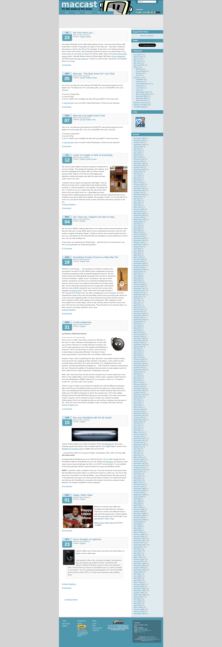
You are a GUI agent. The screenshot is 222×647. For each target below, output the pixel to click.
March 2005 (138, 607)
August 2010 (138, 472)
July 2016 (137, 324)
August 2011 (138, 447)
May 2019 (137, 253)
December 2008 (139, 513)
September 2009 (140, 495)
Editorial (139, 69)
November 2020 (139, 215)
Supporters (88, 13)
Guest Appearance (143, 84)
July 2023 (137, 149)
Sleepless (109, 462)
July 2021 (137, 199)
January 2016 (139, 336)
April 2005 (137, 605)
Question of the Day (141, 103)
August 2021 (138, 197)
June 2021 (137, 201)
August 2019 (138, 247)
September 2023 (140, 144)
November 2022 (139, 165)
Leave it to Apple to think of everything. (93, 155)
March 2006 (138, 582)
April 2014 (137, 380)
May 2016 (137, 328)
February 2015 (139, 359)
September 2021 (140, 194)
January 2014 (139, 386)
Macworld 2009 (141, 98)
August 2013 (138, 397)
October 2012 (139, 418)
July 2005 (137, 599)
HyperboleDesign (150, 636)
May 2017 (137, 303)
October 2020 (139, 217)
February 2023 (139, 159)
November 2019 (139, 240)
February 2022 (139, 184)
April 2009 (137, 505)
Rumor (138, 75)
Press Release (141, 71)
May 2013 (137, 403)
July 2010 (137, 474)
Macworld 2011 (139, 65)
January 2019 (139, 261)
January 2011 (139, 461)
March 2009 (138, 507)
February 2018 (139, 284)
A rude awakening (82, 322)
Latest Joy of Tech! (140, 127)
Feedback (139, 79)
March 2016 (138, 332)
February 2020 (139, 234)
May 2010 (137, 478)
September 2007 (140, 545)
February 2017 (139, 309)
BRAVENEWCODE (152, 638)
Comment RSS (97, 628)
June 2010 (137, 476)
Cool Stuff (137, 55)
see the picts (76, 290)
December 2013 (139, 388)
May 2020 (137, 228)
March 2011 (138, 457)
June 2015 (137, 351)
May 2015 (137, 353)
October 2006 (139, 568)
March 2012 (138, 432)
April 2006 (137, 580)
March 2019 (138, 257)
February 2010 (139, 484)
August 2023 (138, 147)
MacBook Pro (109, 444)
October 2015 (139, 342)
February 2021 (139, 209)
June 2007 (137, 551)
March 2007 (138, 557)
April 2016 (137, 330)
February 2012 (139, 434)
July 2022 (137, 174)
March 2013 (138, 407)
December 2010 (139, 463)
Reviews (139, 73)
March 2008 (138, 532)
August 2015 (138, 347)
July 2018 (137, 274)
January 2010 (139, 486)
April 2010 (137, 480)
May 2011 (137, 453)
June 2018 (137, 276)
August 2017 (138, 297)
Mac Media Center (143, 92)
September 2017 (140, 295)
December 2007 (139, 538)
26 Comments (67, 486)
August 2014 (138, 372)
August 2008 (138, 522)
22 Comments (67, 313)
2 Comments (66, 65)
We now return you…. (84, 32)
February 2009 (139, 509)
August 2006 (138, 572)
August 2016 (138, 322)
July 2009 (137, 499)
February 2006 (139, 584)
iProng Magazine (118, 56)
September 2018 (140, 270)
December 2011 (139, 438)
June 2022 (137, 176)
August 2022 (138, 172)
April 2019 (137, 255)
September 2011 (140, 445)
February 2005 (139, 609)
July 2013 (137, 399)
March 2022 (138, 182)
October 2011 (139, 443)
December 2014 (139, 363)
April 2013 (137, 405)
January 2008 (139, 536)
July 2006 (137, 574)
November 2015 (139, 340)
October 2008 (139, 518)
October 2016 (139, 317)
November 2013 (139, 390)
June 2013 (137, 401)
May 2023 (137, 153)
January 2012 (139, 436)
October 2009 (139, 493)
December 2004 (139, 613)
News (136, 67)
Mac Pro (137, 59)
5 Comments (66, 146)
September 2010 (140, 470)
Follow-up (139, 81)
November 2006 (139, 566)
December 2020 (139, 213)
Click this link (68, 103)
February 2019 (139, 259)
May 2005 (137, 603)
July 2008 (137, 524)
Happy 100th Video (82, 495)
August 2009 (138, 497)
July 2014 (137, 374)
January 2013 (139, 411)
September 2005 (140, 595)
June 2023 (137, 151)
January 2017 (139, 311)
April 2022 (137, 180)
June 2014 (137, 376)
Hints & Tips (138, 57)
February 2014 (139, 384)
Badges (64, 626)
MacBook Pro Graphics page (72, 449)
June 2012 (137, 426)
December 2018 (139, 263)
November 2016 (139, 315)
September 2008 (140, 520)
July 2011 (137, 449)
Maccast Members (143, 94)
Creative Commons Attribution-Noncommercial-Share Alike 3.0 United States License (118, 628)
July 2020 (137, 224)
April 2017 (137, 305)
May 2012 (137, 428)
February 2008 (139, 534)
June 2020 (137, 226)
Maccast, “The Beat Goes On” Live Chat (93, 73)
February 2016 (139, 334)
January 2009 (139, 511)
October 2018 (139, 267)
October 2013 (139, 393)
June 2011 (137, 451)
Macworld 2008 (141, 96)
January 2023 (139, 161)
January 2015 (139, 361)
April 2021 (137, 205)
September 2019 (140, 245)
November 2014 (139, 365)
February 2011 (139, 459)
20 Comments (67, 530)
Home (67, 13)
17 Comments (67, 409)
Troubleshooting (139, 107)
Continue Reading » (69, 204)
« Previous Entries (70, 599)
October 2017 (139, 292)
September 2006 (140, 570)
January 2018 (139, 286)
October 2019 (139, 242)
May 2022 (137, 178)
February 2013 (139, 409)
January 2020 (139, 236)
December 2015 (139, 338)
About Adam (66, 624)
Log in (94, 624)
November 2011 (139, 440)
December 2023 (139, 138)
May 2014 (137, 378)
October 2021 (139, 192)
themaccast (141, 632)
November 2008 (139, 515)
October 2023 (139, 142)
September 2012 (140, 420)
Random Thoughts (140, 105)
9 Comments (66, 208)
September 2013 (140, 395)
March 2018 (138, 282)
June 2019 (137, 251)
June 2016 (137, 326)
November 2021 (139, 190)
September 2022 (140, 169)
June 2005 (137, 601)
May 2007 (137, 553)
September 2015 (140, 345)
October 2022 (139, 167)
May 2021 (137, 203)
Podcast (77, 13)
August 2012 (138, 422)
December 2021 (139, 188)
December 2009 (139, 488)
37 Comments (67, 248)
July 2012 (137, 424)
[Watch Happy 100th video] (104, 523)
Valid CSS (95, 630)
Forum (99, 13)
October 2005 (139, 593)
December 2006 (139, 563)
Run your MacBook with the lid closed (92, 417)
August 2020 (138, 222)
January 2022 (139, 186)
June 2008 (137, 526)
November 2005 (139, 591)
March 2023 (138, 157)
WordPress (157, 639)
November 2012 (139, 415)
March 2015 (138, 357)
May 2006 (137, 578)
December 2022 (139, 163)
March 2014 (138, 382)
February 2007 (139, 559)
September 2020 (140, 219)
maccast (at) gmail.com (144, 630)
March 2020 (138, 232)
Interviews (139, 86)
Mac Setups (138, 61)
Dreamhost (150, 640)
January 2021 (139, 211)
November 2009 (139, 490)
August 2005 (138, 597)
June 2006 (137, 576)
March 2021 (138, 207)
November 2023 (139, 140)
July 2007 (137, 549)
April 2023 (137, 155)
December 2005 (139, 588)
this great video (103, 516)
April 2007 (137, 555)
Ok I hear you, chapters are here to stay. (94, 217)
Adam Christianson (122, 625)
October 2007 (139, 543)
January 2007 (139, 561)
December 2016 (139, 313)
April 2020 (137, 230)
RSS (93, 626)
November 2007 (139, 541)
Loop (138, 90)
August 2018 (138, 272)
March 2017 (138, 307)
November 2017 (139, 290)
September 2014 (140, 370)
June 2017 (137, 301)
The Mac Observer (81, 59)
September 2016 (140, 320)
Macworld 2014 (141, 100)
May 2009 (137, 503)
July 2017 (137, 299)
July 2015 (137, 349)
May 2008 (137, 528)
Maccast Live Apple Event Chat (89, 115)
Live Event (140, 88)
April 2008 (137, 530)
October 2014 (139, 367)
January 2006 (139, 586)
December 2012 (139, 413)
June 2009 (137, 501)
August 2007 (138, 547)
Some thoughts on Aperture (87, 539)
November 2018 (139, 265)
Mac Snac (137, 63)
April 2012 (137, 430)
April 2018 (137, 280)
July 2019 (137, 249)
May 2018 (137, 278)
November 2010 (139, 465)
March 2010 (138, 482)
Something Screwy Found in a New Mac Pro (95, 257)
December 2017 (139, 288)
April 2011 (137, 455)
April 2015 (137, 355)
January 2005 (139, 611)
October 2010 (139, 468)
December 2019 (139, 238)
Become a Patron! (147, 36)
